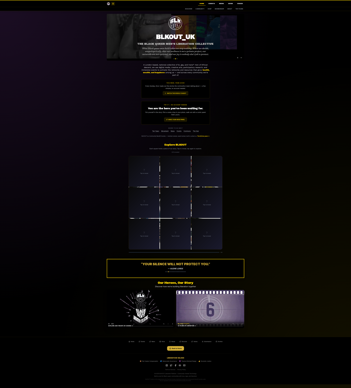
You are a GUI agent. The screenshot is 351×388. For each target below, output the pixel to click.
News (221, 3)
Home (202, 3)
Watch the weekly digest (176, 93)
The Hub (196, 131)
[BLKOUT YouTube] (180, 365)
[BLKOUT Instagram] (167, 365)
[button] (175, 268)
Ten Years (239, 9)
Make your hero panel (176, 119)
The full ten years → (203, 136)
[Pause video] (237, 57)
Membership (219, 9)
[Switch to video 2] (175, 58)
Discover (188, 9)
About (229, 9)
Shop (210, 9)
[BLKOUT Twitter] (171, 365)
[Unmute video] (241, 57)
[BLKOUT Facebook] (175, 365)
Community (200, 9)
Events (211, 3)
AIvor (230, 3)
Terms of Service (170, 369)
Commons (187, 131)
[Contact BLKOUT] (184, 365)
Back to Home (177, 348)
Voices (240, 3)
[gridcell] (144, 171)
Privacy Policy (181, 369)
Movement (165, 131)
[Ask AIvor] (113, 3)
